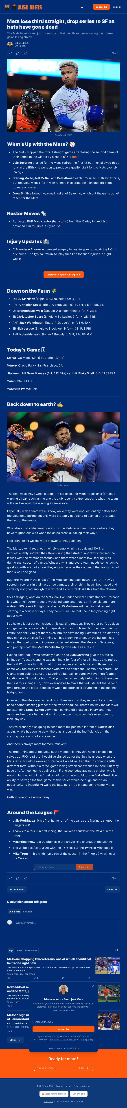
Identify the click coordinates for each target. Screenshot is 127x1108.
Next (110, 889)
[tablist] (20, 912)
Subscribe (101, 6)
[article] (63, 968)
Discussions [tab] (31, 950)
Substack (48, 1101)
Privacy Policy (87, 1039)
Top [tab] (11, 950)
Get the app (78, 1093)
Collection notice (82, 1086)
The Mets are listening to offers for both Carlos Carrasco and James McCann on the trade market (49, 969)
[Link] (2, 144)
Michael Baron (22, 43)
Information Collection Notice (62, 1039)
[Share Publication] (89, 7)
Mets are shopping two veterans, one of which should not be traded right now (49, 961)
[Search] (82, 7)
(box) (75, 157)
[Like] (10, 53)
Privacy (59, 1086)
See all (13, 1039)
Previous (19, 889)
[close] (93, 985)
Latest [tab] (19, 950)
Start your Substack (55, 1093)
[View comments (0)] (18, 53)
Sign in (117, 6)
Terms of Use (78, 1036)
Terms (68, 1086)
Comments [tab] (14, 911)
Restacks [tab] (27, 911)
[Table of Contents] (3, 554)
